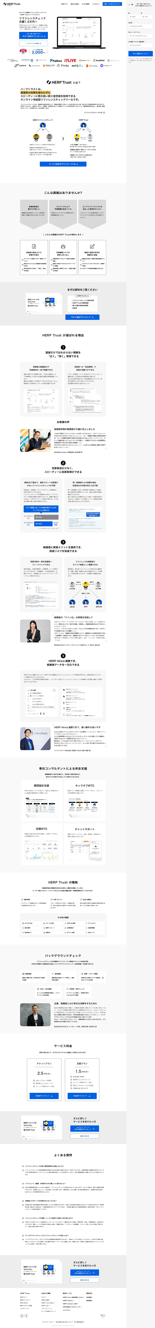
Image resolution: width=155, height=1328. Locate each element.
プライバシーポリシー (134, 58)
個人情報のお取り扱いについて (64, 1322)
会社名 (130, 22)
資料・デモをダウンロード (112, 4)
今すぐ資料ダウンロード (141, 53)
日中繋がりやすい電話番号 (136, 41)
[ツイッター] (22, 1316)
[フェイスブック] (26, 1316)
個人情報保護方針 (79, 1322)
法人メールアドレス (134, 32)
